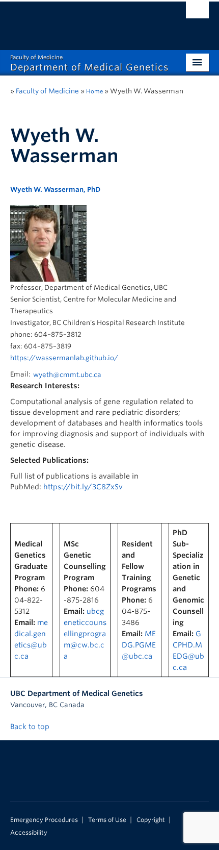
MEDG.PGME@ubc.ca (139, 645)
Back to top (30, 726)
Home (94, 91)
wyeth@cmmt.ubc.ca (67, 375)
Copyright (150, 819)
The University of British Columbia (79, 21)
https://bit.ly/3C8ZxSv (83, 487)
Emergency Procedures (44, 819)
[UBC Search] (197, 13)
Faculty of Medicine (47, 91)
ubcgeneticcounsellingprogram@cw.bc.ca (85, 633)
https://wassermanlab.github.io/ (64, 358)
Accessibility (28, 832)
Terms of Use (107, 819)
